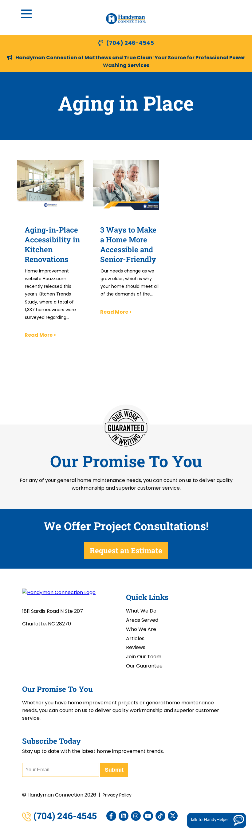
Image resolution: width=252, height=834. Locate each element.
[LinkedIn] (123, 816)
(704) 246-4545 (130, 43)
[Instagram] (136, 816)
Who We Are (141, 629)
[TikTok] (160, 816)
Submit (114, 770)
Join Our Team (143, 656)
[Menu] (26, 14)
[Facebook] (111, 816)
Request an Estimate (126, 550)
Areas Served (142, 620)
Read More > (40, 335)
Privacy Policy (117, 795)
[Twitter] (173, 816)
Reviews (135, 647)
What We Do (141, 610)
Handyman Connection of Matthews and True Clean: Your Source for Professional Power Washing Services (130, 61)
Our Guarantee (144, 665)
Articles (135, 638)
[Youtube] (148, 816)
